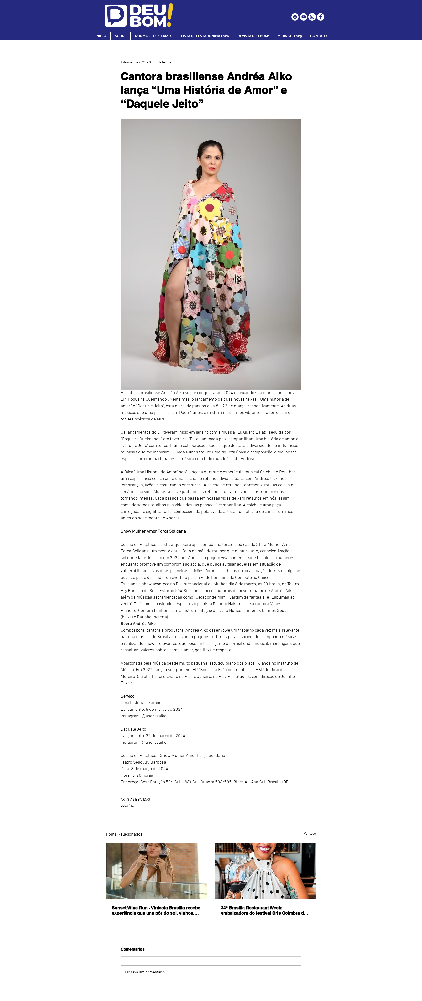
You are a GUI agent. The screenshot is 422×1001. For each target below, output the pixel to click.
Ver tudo (310, 834)
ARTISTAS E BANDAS (135, 800)
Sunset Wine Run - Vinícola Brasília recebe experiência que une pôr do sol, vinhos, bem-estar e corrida (156, 910)
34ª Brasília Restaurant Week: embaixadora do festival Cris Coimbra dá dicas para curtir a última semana (263, 910)
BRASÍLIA (127, 807)
